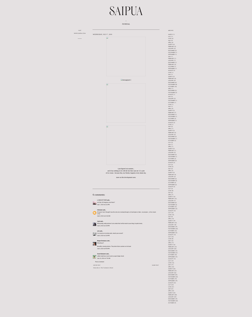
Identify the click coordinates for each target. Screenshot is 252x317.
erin (98, 231)
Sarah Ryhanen (101, 254)
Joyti (98, 221)
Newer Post (96, 265)
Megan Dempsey (102, 240)
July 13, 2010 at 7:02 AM (103, 258)
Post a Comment (99, 261)
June (169, 38)
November (171, 52)
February (171, 46)
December (171, 50)
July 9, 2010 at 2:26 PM (103, 235)
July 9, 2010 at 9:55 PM (103, 248)
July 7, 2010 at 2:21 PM (103, 204)
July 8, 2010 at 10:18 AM (103, 216)
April (169, 42)
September (171, 54)
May (169, 40)
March (170, 34)
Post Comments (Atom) (107, 268)
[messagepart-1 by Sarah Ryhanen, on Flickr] (126, 80)
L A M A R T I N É (102, 200)
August (170, 70)
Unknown (99, 210)
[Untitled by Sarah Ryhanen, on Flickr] (126, 75)
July (169, 36)
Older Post (155, 265)
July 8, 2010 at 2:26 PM (103, 225)
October (171, 66)
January (171, 48)
